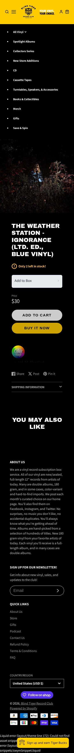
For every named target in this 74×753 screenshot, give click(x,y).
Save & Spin (20, 128)
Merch (17, 109)
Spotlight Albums (24, 41)
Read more (20, 364)
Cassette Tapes (22, 80)
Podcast (15, 631)
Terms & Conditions (23, 651)
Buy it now (37, 328)
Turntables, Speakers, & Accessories (35, 89)
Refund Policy (19, 644)
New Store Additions (26, 61)
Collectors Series (23, 51)
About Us (16, 612)
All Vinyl (18, 32)
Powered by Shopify (23, 708)
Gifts (16, 118)
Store (13, 618)
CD (15, 70)
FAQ (12, 657)
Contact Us (17, 638)
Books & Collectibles (26, 99)
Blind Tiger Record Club (37, 703)
